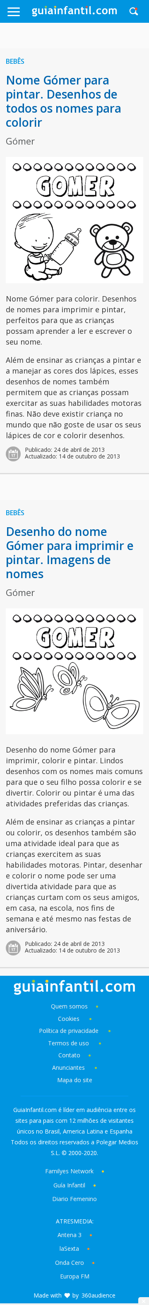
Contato (69, 1055)
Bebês (15, 61)
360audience (98, 1295)
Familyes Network (69, 1171)
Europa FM (74, 1276)
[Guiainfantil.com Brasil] (74, 14)
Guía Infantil (69, 1185)
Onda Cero (69, 1262)
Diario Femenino (74, 1199)
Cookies (69, 1019)
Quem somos (69, 1006)
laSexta (69, 1248)
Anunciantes (68, 1067)
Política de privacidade (69, 1031)
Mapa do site (74, 1080)
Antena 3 (70, 1235)
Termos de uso (68, 1043)
